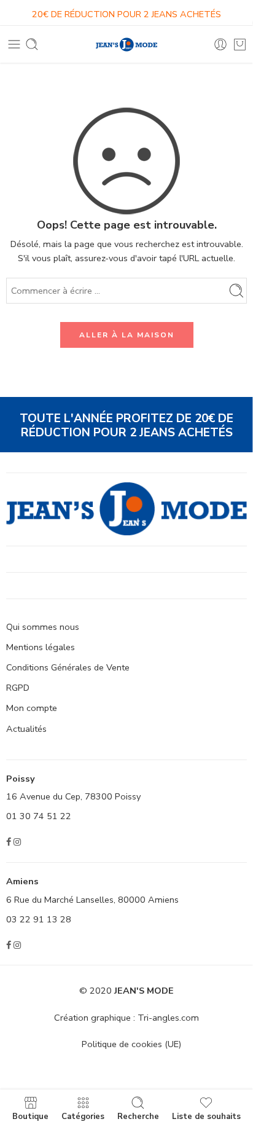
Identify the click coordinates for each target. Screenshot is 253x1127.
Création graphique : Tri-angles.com (126, 1017)
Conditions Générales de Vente (68, 667)
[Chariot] (240, 44)
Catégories (82, 1116)
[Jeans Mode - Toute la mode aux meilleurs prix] (126, 44)
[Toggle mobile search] (32, 44)
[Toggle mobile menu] (14, 44)
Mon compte (31, 708)
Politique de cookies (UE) (131, 1044)
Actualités (26, 729)
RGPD (17, 687)
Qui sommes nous (42, 627)
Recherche (138, 1116)
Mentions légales (40, 647)
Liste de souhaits (206, 1116)
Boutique (30, 1116)
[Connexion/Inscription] (220, 44)
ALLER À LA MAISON (126, 335)
